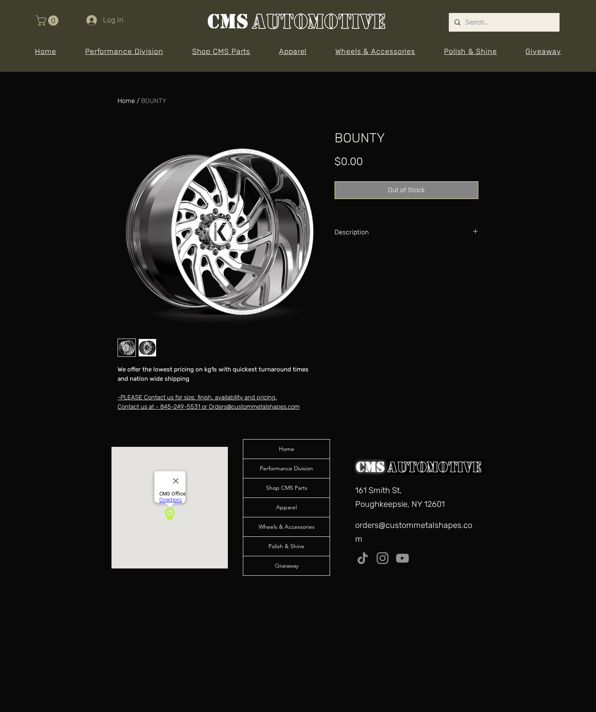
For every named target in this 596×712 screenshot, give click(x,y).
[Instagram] (382, 558)
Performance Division (286, 468)
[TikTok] (363, 558)
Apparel (286, 507)
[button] (48, 20)
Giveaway (286, 565)
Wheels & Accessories (287, 526)
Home (126, 101)
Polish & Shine (286, 546)
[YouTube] (402, 558)
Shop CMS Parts (286, 487)
